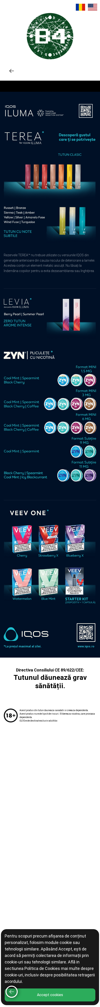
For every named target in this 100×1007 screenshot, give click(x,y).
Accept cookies (50, 995)
